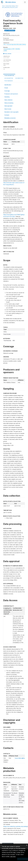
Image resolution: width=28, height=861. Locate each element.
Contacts (6, 115)
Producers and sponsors (11, 94)
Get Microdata (10, 30)
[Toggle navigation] (25, 2)
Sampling (6, 97)
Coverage (7, 91)
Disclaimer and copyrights (11, 112)
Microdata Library (10, 2)
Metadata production (10, 118)
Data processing (8, 103)
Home (3, 5)
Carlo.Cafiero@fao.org (21, 758)
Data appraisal (8, 106)
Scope (6, 87)
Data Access (7, 109)
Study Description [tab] (9, 75)
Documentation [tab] (19, 78)
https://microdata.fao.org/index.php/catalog (15, 826)
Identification (7, 84)
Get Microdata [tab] (9, 80)
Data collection (8, 100)
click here (13, 856)
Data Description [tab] (8, 78)
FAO (17, 5)
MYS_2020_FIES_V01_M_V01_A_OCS (10, 7)
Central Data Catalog (10, 5)
